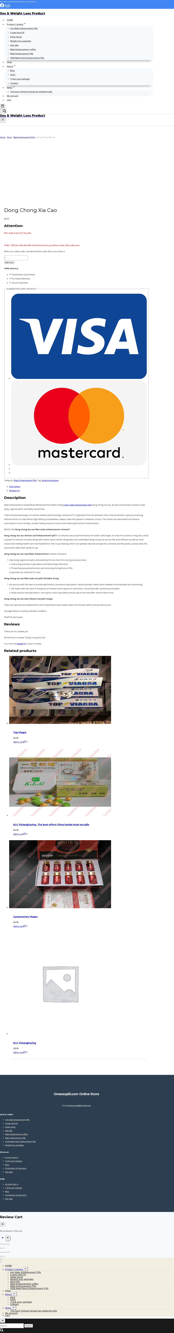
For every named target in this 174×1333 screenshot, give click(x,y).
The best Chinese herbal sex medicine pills (31, 91)
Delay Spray (16, 36)
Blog (12, 70)
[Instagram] (8, 6)
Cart (9, 100)
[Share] (6, 1252)
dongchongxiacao (50, 480)
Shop (9, 62)
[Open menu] (3, 120)
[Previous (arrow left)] (1, 1248)
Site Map (9, 1172)
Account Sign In (11, 1157)
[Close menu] (0, 1260)
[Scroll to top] (2, 1238)
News (8, 1307)
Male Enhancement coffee (23, 49)
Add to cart (9, 262)
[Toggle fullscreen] (4, 1252)
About (8, 1294)
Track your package (20, 79)
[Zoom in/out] (1, 1252)
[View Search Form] (3, 111)
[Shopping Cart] (2, 106)
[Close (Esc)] (9, 1252)
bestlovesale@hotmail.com (79, 1105)
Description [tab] (14, 486)
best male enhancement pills (78, 505)
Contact (14, 83)
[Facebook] (2, 6)
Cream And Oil (17, 32)
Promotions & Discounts (15, 1168)
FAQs (12, 74)
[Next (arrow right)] (4, 1248)
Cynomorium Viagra (25, 916)
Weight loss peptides (20, 41)
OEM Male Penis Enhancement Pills (27, 57)
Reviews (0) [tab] (14, 490)
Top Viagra (19, 732)
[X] (5, 6)
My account (12, 96)
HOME (10, 20)
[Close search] (2, 1321)
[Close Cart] (2, 1224)
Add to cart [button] (18, 742)
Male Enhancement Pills (21, 53)
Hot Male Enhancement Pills (24, 28)
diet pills (14, 45)
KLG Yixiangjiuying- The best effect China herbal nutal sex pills (51, 824)
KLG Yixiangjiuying (24, 1043)
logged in (21, 643)
